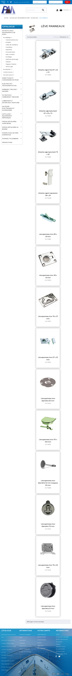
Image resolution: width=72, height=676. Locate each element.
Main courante (10, 54)
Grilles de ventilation (12, 44)
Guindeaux (9, 47)
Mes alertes (41, 648)
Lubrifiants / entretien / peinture (10, 101)
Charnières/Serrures (12, 40)
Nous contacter (24, 649)
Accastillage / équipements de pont (8, 32)
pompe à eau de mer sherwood (10, 134)
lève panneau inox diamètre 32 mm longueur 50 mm (48, 483)
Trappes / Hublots (11, 64)
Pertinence (64, 37)
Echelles (8, 42)
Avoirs (39, 642)
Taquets (8, 61)
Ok (67, 2)
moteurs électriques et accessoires (8, 108)
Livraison (22, 643)
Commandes (41, 640)
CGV (20, 637)
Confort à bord (7, 72)
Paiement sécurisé (25, 646)
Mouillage (9, 57)
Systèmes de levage (12, 59)
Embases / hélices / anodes (9, 90)
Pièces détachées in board (10, 128)
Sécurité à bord (8, 75)
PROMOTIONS (7, 142)
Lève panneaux (10, 52)
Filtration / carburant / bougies (10, 96)
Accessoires (7, 69)
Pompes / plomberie (10, 138)
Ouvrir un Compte (25, 652)
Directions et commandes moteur (10, 79)
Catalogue (8, 27)
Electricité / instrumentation (9, 84)
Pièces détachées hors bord (9, 122)
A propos (22, 640)
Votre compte (43, 630)
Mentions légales (25, 634)
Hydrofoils (9, 49)
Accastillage (7, 37)
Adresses (40, 645)
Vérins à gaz (9, 66)
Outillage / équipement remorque (7, 116)
